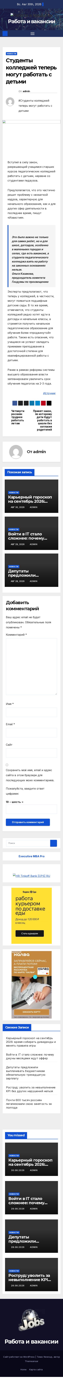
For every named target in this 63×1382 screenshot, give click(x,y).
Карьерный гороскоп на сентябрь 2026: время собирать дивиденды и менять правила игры (31, 1041)
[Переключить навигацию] (32, 33)
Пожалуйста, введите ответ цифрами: (25, 791)
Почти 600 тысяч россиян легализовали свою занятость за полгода (29, 1103)
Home (23, 1369)
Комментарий (16, 634)
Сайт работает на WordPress (19, 1356)
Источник (49, 393)
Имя (10, 704)
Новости (11, 54)
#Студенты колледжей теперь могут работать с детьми (35, 105)
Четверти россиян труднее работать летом (17, 417)
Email (10, 724)
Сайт (9, 744)
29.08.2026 (18, 1208)
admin (26, 91)
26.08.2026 (18, 1285)
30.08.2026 (18, 1170)
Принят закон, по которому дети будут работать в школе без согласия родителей (42, 420)
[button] (58, 33)
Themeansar (31, 1361)
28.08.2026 (18, 1247)
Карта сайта (36, 1369)
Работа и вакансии (31, 21)
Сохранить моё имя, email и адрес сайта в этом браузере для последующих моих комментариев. (30, 775)
